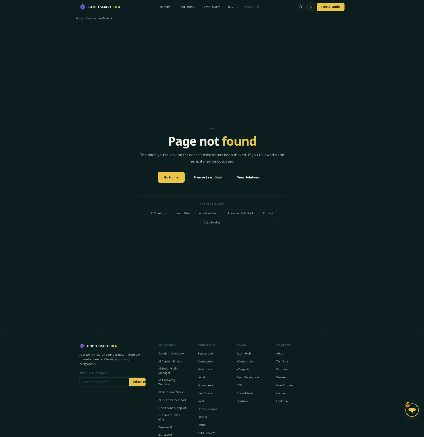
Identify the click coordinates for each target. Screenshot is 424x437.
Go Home (171, 177)
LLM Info (282, 401)
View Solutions (248, 177)
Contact (268, 213)
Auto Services (206, 433)
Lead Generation (248, 377)
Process (281, 377)
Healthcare (205, 369)
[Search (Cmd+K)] (301, 7)
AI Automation (246, 361)
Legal (201, 377)
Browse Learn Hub (208, 177)
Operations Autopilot (172, 408)
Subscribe (139, 382)
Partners (282, 369)
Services (91, 18)
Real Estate (205, 393)
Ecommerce (205, 385)
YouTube (242, 401)
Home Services (207, 409)
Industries (187, 7)
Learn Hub (252, 7)
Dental (202, 425)
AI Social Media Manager (168, 370)
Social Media (245, 393)
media (87, 359)
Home (79, 18)
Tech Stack (283, 361)
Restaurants (206, 353)
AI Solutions (159, 213)
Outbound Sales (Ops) (169, 417)
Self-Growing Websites (166, 382)
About (231, 7)
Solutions (164, 7)
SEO (239, 385)
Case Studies (212, 7)
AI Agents (243, 369)
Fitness (202, 417)
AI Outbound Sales (170, 392)
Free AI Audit (330, 7)
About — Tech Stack (241, 213)
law (137, 354)
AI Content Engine (170, 361)
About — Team (208, 213)
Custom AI (165, 427)
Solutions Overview (171, 353)
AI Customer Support (172, 400)
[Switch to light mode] (310, 7)
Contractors (205, 361)
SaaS (201, 401)
